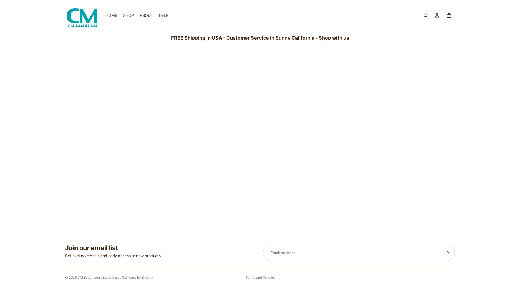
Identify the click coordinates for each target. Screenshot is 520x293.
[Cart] (449, 15)
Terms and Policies (260, 277)
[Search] (426, 15)
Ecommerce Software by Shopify (128, 277)
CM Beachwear (89, 277)
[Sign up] (447, 253)
